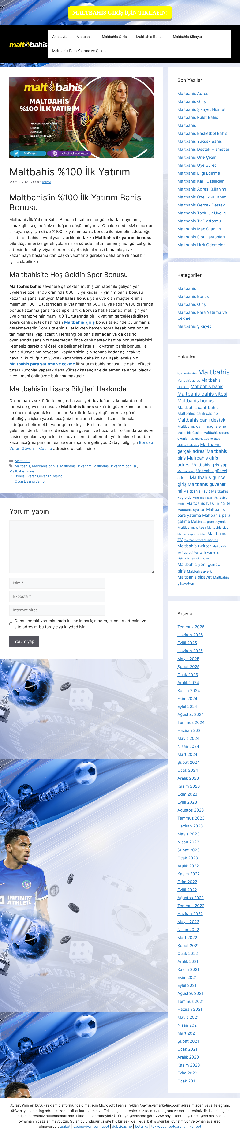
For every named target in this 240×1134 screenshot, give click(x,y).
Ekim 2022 (187, 882)
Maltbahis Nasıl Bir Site (208, 503)
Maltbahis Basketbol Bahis (202, 133)
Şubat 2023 (188, 850)
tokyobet (158, 1126)
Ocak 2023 (187, 858)
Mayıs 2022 (188, 921)
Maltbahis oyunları (191, 510)
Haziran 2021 (189, 1009)
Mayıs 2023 (188, 834)
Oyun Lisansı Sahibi (30, 481)
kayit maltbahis (187, 373)
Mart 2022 (187, 937)
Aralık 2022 (188, 866)
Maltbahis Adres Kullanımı (201, 189)
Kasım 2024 (188, 690)
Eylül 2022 (187, 889)
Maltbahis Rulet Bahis (197, 117)
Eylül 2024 (187, 706)
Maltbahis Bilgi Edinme (198, 173)
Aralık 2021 (187, 961)
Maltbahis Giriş (114, 36)
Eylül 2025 (187, 642)
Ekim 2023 (187, 794)
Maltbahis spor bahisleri (191, 534)
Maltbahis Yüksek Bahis (199, 141)
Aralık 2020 (188, 1057)
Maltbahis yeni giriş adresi (193, 558)
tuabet (65, 1126)
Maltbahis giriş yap (209, 464)
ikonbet (195, 1126)
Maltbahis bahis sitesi (202, 394)
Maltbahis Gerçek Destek (201, 205)
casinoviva (82, 1126)
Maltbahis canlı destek (201, 420)
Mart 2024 (187, 754)
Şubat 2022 (188, 945)
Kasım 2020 (188, 1065)
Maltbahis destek (188, 445)
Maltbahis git (186, 471)
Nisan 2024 (188, 746)
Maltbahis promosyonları (209, 522)
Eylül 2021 (186, 985)
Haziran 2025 (190, 650)
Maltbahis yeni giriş (206, 552)
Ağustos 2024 (190, 714)
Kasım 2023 (188, 786)
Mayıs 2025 (188, 658)
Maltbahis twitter (194, 545)
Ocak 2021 (187, 1049)
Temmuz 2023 (191, 818)
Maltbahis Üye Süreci (197, 165)
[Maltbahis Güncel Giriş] (28, 43)
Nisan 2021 (188, 1025)
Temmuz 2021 (190, 1001)
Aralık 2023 (188, 778)
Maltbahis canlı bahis (197, 407)
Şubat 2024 (188, 762)
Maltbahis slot (217, 527)
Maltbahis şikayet (194, 577)
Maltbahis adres (188, 380)
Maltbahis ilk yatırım (75, 466)
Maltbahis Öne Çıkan (197, 157)
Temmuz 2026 (191, 627)
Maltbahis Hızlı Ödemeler (201, 245)
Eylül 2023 (187, 802)
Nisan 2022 (188, 929)
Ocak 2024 (187, 770)
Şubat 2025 (188, 666)
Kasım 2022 (188, 874)
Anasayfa (59, 36)
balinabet (101, 1126)
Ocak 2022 (187, 953)
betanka (141, 1126)
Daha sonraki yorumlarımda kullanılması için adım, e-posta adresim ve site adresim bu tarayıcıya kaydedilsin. (80, 623)
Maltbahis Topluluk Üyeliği (202, 213)
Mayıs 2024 (188, 738)
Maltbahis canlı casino (197, 413)
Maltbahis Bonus (150, 36)
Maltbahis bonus (45, 466)
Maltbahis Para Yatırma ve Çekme (80, 51)
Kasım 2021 (188, 969)
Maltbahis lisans (22, 471)
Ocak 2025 (187, 674)
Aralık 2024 (188, 682)
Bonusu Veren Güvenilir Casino (39, 476)
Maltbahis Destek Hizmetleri (203, 149)
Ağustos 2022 (190, 897)
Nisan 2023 (188, 842)
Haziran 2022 (190, 913)
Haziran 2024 (190, 730)
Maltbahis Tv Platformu (199, 221)
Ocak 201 (186, 1081)
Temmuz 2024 (191, 722)
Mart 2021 (187, 1033)
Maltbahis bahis (207, 386)
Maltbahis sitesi (191, 527)
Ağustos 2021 (190, 993)
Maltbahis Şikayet (187, 36)
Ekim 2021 (187, 977)
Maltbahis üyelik (199, 571)
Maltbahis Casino (189, 432)
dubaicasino (122, 1126)
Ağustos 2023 (190, 810)
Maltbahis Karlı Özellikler (200, 181)
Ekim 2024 (187, 698)
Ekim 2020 (187, 1073)
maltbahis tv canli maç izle (201, 540)
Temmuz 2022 (190, 905)
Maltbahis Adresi (193, 93)
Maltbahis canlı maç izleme (201, 426)
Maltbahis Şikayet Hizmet (201, 109)
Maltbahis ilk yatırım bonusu (115, 466)
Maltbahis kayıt (196, 491)
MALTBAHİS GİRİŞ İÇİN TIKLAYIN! (120, 13)
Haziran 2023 (190, 826)
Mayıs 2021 (188, 1017)
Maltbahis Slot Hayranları (201, 237)
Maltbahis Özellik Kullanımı (202, 197)
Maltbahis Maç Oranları (199, 229)
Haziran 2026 (190, 634)
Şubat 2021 (188, 1041)
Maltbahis (85, 36)
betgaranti (177, 1126)
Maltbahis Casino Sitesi (206, 438)
